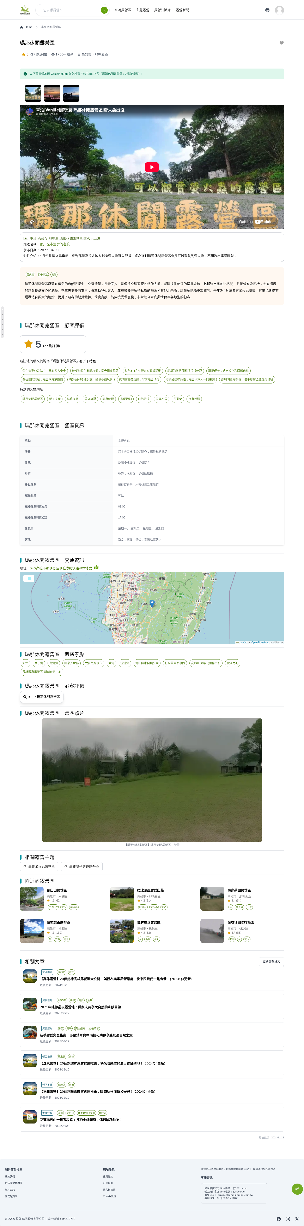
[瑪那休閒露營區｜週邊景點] (2, 324)
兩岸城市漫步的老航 (55, 244)
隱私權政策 (109, 1189)
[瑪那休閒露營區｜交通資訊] (2, 319)
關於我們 (10, 1176)
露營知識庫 (11, 1196)
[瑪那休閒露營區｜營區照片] (2, 334)
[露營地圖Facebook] (279, 1219)
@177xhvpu (240, 1188)
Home (28, 27)
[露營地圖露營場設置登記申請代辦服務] (297, 1219)
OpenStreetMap (260, 642)
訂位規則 (108, 1183)
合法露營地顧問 (13, 1183)
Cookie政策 (109, 1196)
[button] (152, 603)
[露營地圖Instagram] (288, 1219)
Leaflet (243, 642)
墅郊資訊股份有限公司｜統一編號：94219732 (45, 1219)
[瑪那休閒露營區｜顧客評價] (2, 309)
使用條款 (108, 1176)
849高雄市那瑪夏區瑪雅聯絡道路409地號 (61, 568)
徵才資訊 (10, 1189)
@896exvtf (239, 1191)
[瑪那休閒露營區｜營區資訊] (2, 314)
